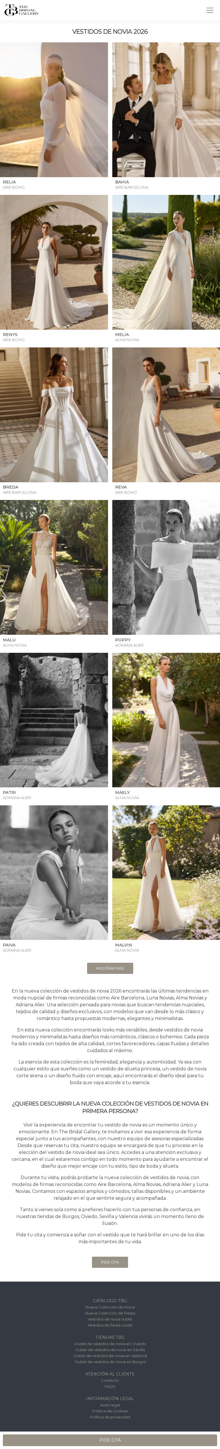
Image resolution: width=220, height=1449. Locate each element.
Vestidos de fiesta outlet (110, 1325)
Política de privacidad (110, 1417)
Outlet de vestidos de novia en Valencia (110, 1355)
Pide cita (110, 1262)
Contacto (110, 1380)
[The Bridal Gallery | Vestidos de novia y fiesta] (22, 10)
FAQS (110, 1386)
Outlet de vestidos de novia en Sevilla (110, 1349)
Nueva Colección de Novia (110, 1307)
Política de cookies (110, 1411)
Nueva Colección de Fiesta (110, 1313)
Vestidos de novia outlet (110, 1319)
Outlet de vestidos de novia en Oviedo (110, 1343)
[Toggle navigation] (210, 10)
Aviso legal (110, 1405)
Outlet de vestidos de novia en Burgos (110, 1361)
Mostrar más (110, 968)
